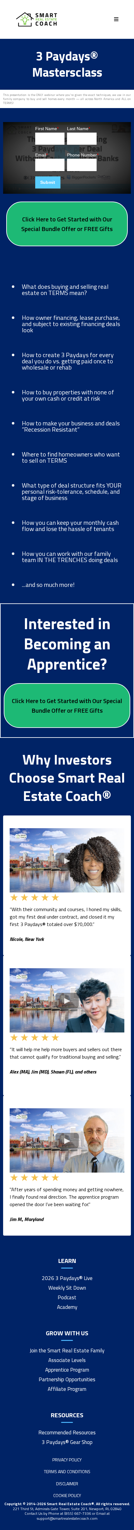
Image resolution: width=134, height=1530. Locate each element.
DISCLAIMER (67, 1483)
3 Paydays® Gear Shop (67, 1442)
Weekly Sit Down (67, 1288)
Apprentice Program (67, 1370)
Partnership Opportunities (67, 1379)
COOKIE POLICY (67, 1495)
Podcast (67, 1297)
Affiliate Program (67, 1389)
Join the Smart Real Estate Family (67, 1350)
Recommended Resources (67, 1432)
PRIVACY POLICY (67, 1459)
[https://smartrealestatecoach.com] (37, 19)
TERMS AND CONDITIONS (67, 1471)
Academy (67, 1307)
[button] (115, 19)
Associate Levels (67, 1360)
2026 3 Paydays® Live (67, 1278)
